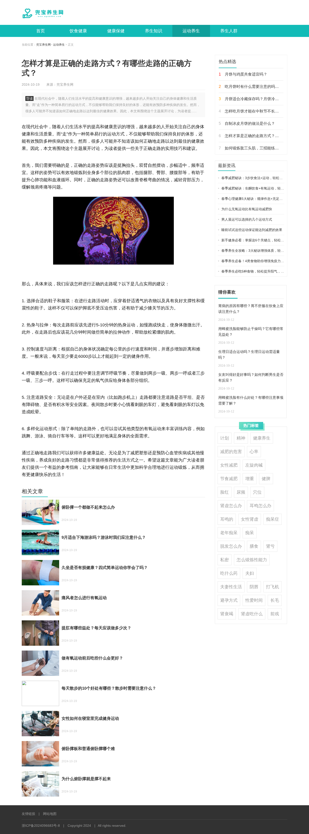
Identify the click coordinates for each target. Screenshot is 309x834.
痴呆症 (272, 519)
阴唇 (254, 586)
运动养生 (191, 30)
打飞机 (272, 586)
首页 (40, 30)
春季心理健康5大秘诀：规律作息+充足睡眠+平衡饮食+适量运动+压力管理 (251, 199)
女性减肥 (229, 465)
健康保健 (116, 30)
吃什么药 (229, 573)
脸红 (224, 492)
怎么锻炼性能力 (252, 559)
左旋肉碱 (254, 465)
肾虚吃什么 (252, 613)
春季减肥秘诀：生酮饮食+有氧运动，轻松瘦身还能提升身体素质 (251, 188)
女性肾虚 (249, 519)
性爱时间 (254, 600)
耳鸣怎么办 (260, 505)
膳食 (254, 546)
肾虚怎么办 (231, 505)
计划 (224, 438)
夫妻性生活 (231, 586)
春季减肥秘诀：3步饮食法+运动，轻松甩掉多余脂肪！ (251, 178)
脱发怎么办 (231, 546)
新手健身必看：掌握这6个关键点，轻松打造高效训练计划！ (251, 240)
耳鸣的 (226, 519)
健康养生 (261, 438)
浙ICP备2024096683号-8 (41, 825)
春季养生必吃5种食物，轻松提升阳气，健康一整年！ (251, 271)
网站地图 (49, 814)
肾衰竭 (226, 613)
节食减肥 (229, 478)
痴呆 (249, 532)
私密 (224, 559)
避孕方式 (229, 600)
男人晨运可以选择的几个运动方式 (245, 219)
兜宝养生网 (43, 44)
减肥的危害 (231, 451)
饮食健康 (78, 30)
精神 (241, 438)
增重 (249, 478)
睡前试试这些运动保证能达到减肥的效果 (250, 230)
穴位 (257, 492)
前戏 (274, 613)
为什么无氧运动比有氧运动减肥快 (245, 209)
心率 (254, 451)
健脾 (266, 478)
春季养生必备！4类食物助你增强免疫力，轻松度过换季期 (251, 261)
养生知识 (153, 30)
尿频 (241, 492)
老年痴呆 (229, 532)
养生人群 (229, 30)
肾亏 (270, 546)
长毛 (274, 600)
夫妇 (249, 573)
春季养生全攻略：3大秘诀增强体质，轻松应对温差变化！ (251, 250)
